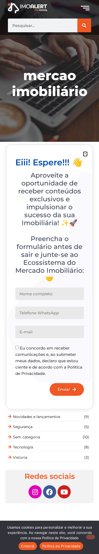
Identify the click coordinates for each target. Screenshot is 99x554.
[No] (90, 537)
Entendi (27, 546)
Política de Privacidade (61, 546)
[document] (49, 277)
